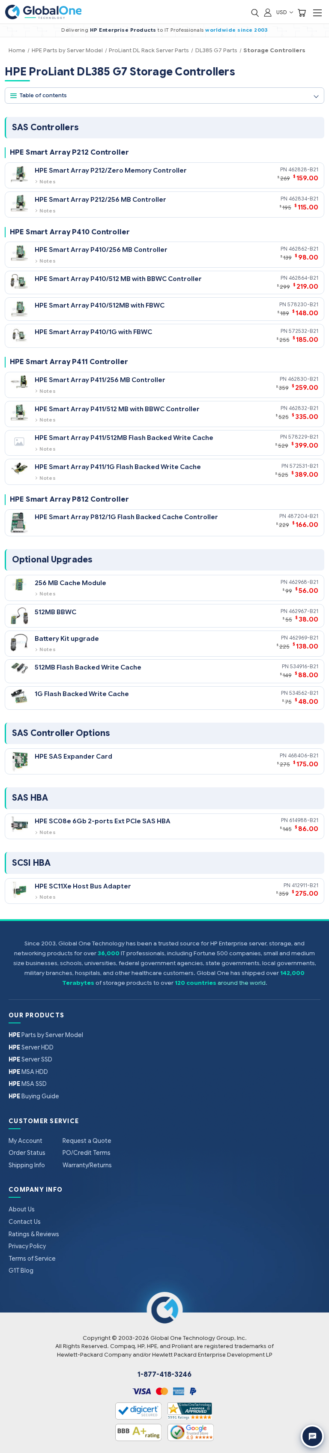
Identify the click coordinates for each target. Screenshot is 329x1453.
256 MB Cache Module (70, 583)
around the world (242, 983)
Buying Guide (34, 1096)
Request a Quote (87, 1141)
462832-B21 (303, 408)
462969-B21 (303, 637)
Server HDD (31, 1047)
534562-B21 (303, 693)
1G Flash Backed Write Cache (82, 694)
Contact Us (25, 1222)
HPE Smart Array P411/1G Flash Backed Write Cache (118, 467)
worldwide (220, 30)
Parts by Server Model (46, 1035)
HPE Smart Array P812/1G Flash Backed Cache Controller (126, 517)
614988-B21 (303, 820)
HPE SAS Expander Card (73, 756)
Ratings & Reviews (34, 1234)
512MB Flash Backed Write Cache (88, 667)
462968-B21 (303, 582)
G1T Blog (21, 1270)
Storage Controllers (274, 50)
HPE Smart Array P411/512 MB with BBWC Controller (117, 409)
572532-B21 (303, 331)
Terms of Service (32, 1258)
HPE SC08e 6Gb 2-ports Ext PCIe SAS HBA (102, 821)
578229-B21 (303, 437)
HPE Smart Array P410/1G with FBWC (93, 332)
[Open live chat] (312, 1436)
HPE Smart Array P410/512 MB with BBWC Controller (118, 279)
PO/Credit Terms (87, 1153)
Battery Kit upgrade (67, 638)
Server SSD (30, 1059)
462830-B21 (303, 379)
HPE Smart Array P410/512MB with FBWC (99, 305)
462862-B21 (303, 248)
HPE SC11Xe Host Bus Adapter (83, 886)
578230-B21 (302, 304)
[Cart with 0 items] (301, 12)
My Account (25, 1141)
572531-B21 (304, 466)
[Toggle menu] (317, 12)
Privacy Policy (27, 1246)
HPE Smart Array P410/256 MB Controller (101, 249)
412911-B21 (305, 885)
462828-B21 (303, 169)
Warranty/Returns (87, 1165)
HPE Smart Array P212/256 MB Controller (100, 199)
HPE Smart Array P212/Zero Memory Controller (111, 170)
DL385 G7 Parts (216, 50)
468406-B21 (303, 755)
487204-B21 (302, 516)
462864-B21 (303, 278)
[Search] (254, 12)
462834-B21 (303, 198)
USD (282, 12)
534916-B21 (304, 666)
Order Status (27, 1153)
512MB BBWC (55, 612)
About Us (22, 1209)
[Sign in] (267, 12)
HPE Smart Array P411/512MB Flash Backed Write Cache (124, 438)
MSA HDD (28, 1072)
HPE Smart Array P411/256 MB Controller (100, 380)
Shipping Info (27, 1165)
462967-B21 (303, 611)
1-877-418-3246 (164, 1374)
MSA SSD (28, 1084)
